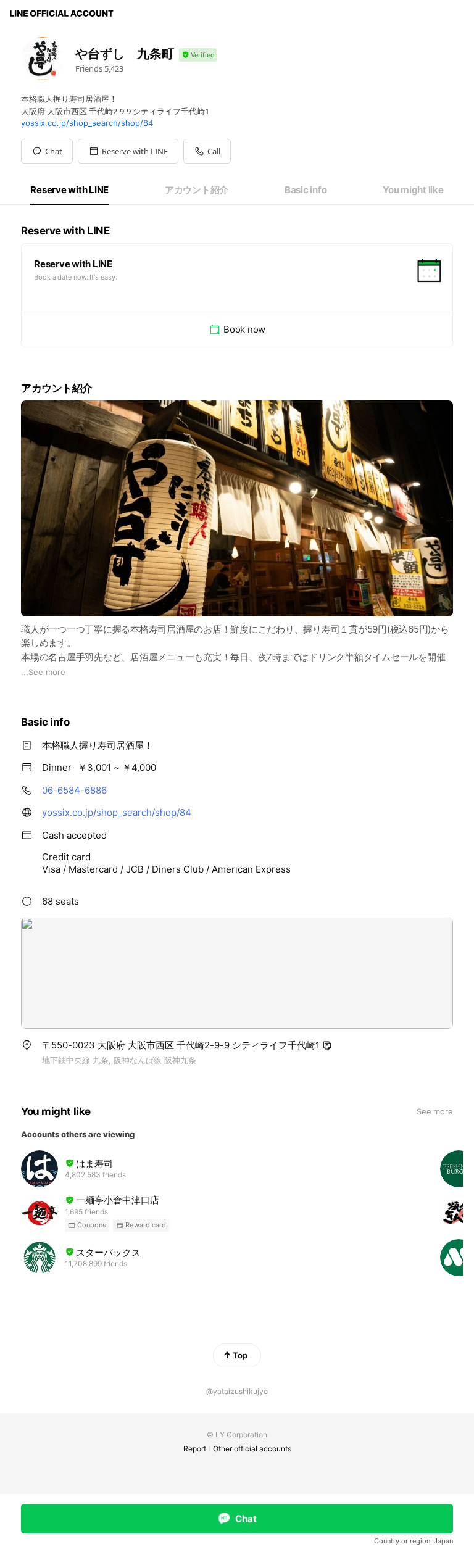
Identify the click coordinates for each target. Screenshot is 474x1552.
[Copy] (327, 1045)
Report (194, 1448)
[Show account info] (198, 55)
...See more (43, 672)
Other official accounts (252, 1448)
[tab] (69, 190)
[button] (128, 151)
